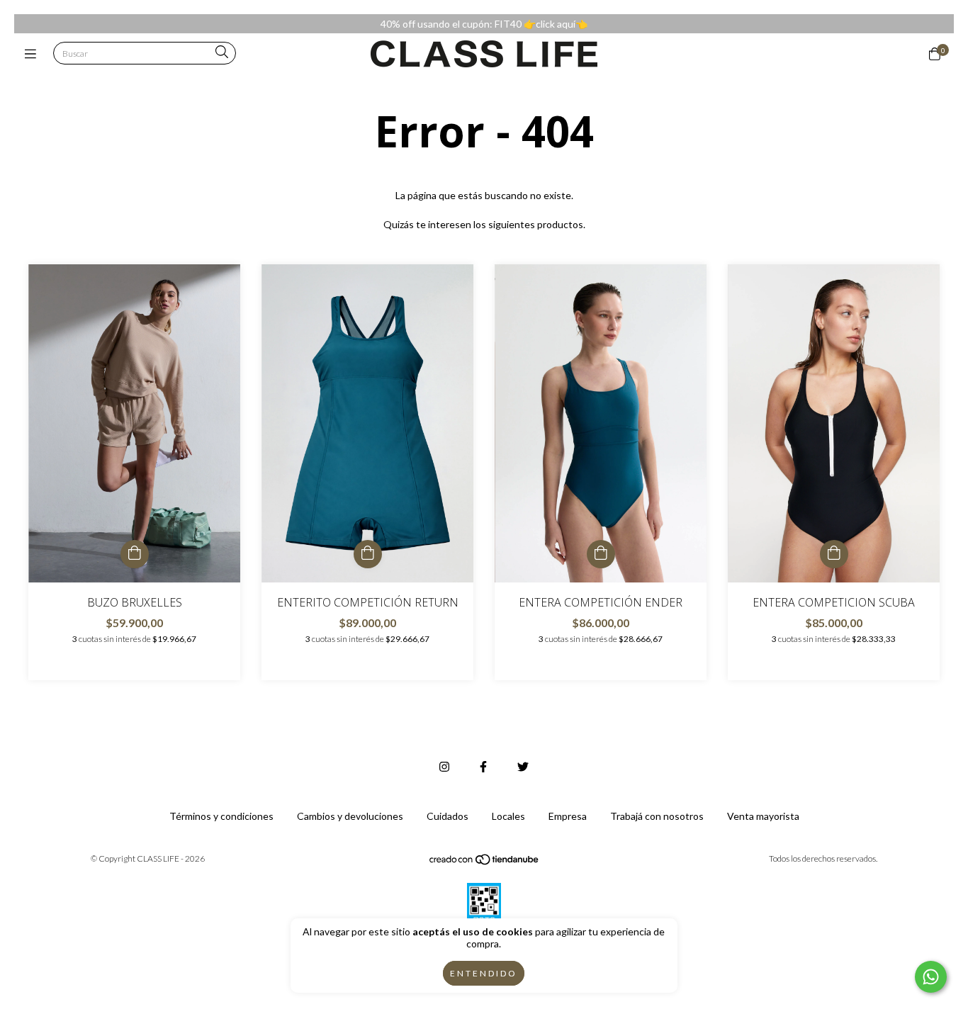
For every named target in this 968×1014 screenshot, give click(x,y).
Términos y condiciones (221, 816)
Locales (508, 816)
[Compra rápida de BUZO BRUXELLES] (134, 554)
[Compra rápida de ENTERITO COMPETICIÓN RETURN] (368, 554)
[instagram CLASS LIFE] (444, 766)
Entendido (483, 973)
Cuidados (447, 816)
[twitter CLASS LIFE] (523, 766)
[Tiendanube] (484, 862)
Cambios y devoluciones (350, 816)
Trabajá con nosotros (657, 816)
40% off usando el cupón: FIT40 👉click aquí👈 (484, 24)
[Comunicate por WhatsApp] (931, 977)
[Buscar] (221, 53)
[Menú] (33, 53)
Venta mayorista (763, 816)
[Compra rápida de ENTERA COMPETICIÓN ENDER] (601, 554)
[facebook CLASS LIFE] (483, 766)
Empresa (567, 816)
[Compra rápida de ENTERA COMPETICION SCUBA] (834, 554)
